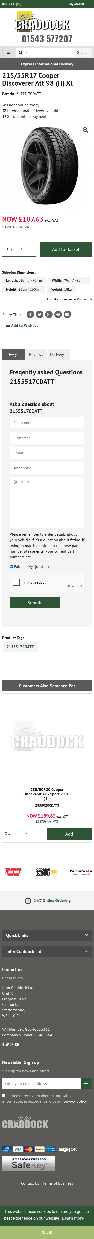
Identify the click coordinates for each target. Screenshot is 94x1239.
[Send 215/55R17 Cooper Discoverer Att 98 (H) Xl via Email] (67, 314)
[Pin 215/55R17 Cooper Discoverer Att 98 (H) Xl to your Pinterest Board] (58, 314)
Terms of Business (58, 1183)
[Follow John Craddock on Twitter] (7, 1044)
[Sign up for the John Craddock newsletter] (86, 1083)
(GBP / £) (8, 4)
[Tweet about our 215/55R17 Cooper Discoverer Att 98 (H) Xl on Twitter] (39, 314)
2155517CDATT (20, 646)
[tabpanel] (47, 493)
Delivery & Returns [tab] (60, 354)
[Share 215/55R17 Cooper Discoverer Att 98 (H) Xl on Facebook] (30, 314)
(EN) (18, 4)
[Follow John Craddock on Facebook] (3, 1044)
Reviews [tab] (36, 354)
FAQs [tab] (13, 354)
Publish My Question (31, 566)
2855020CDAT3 (47, 797)
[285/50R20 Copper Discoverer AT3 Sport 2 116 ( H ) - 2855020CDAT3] (47, 738)
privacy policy (75, 1101)
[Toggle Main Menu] (8, 52)
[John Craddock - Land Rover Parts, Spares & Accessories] (47, 22)
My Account (76, 4)
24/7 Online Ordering (51, 900)
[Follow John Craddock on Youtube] (17, 1044)
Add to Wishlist (24, 325)
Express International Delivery (47, 63)
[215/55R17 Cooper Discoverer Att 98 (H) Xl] (47, 166)
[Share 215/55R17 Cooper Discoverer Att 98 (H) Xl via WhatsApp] (49, 314)
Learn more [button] (73, 1218)
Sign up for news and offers (25, 1070)
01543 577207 (47, 38)
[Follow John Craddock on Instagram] (12, 1044)
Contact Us (84, 299)
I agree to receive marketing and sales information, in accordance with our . (44, 1098)
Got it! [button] (47, 1232)
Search (83, 52)
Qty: (10, 249)
